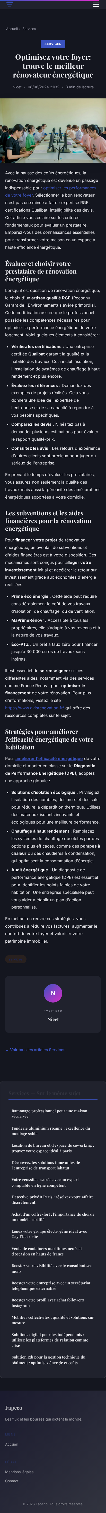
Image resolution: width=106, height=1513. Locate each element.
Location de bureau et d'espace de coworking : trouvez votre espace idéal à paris (53, 1148)
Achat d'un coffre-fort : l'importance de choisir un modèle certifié (53, 1217)
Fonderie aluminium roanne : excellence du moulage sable (51, 1131)
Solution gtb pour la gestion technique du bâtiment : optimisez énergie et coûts (48, 1359)
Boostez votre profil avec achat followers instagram (48, 1302)
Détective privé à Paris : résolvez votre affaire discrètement (53, 1199)
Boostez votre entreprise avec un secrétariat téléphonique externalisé (51, 1285)
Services (29, 29)
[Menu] (96, 5)
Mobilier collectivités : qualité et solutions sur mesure (53, 1320)
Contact (12, 1481)
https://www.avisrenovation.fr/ (34, 707)
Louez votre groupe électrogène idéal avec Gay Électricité (49, 1234)
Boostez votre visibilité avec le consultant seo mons (52, 1268)
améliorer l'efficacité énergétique (49, 758)
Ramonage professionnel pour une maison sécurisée (49, 1113)
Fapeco (13, 1407)
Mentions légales (19, 1472)
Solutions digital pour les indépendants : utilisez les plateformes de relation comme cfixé (50, 1340)
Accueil (12, 29)
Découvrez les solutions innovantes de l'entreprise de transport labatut (46, 1165)
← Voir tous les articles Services (35, 1049)
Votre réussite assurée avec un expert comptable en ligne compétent (45, 1182)
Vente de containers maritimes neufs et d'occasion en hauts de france (47, 1251)
